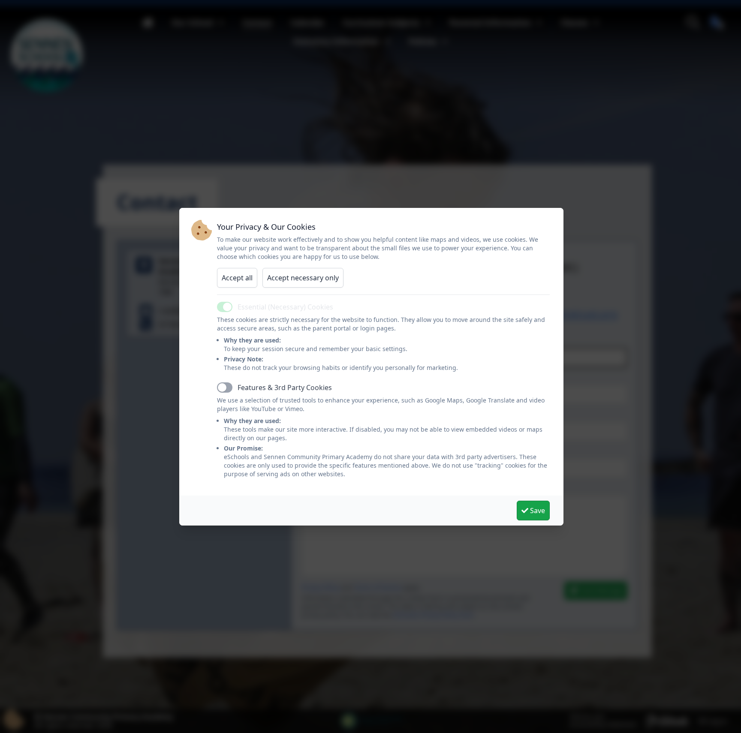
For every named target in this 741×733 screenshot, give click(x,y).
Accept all (237, 277)
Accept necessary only (303, 277)
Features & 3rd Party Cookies (285, 387)
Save (536, 510)
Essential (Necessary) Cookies (285, 307)
